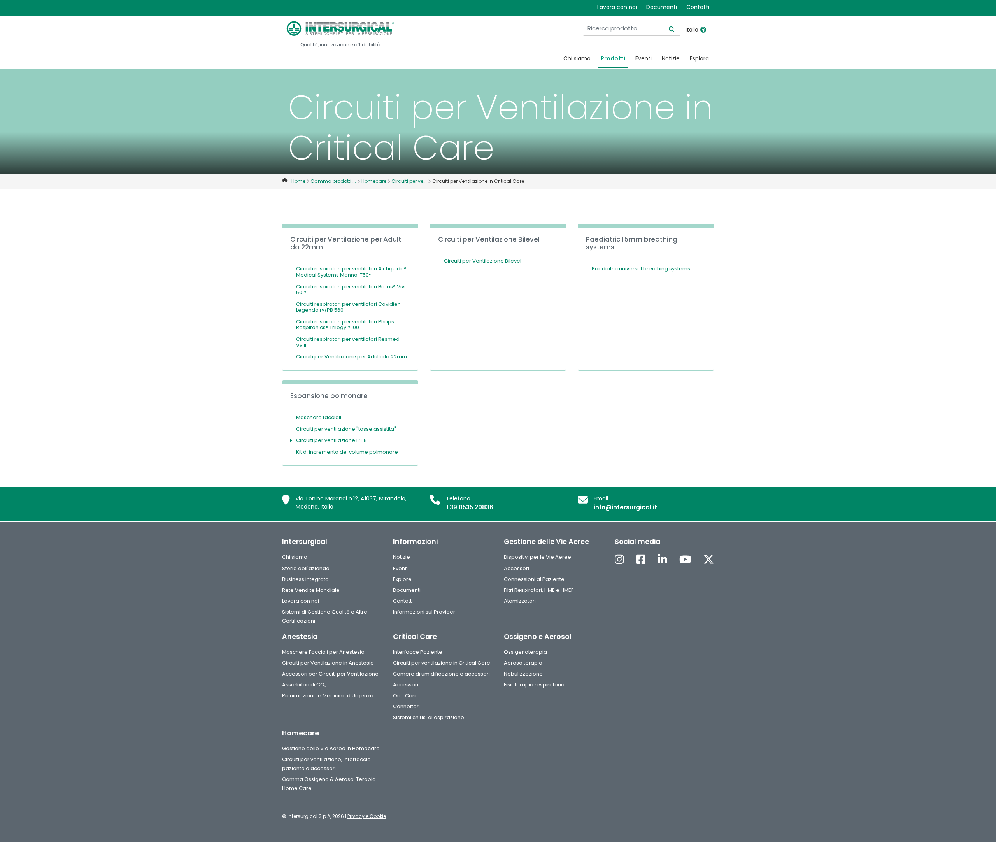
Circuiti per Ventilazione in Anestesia (328, 663)
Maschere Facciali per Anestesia (323, 652)
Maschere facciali (318, 417)
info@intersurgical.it (625, 507)
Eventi (643, 58)
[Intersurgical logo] (340, 28)
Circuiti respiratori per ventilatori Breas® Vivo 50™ (352, 290)
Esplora (699, 58)
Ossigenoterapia (525, 652)
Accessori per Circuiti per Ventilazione (330, 673)
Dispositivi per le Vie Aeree (537, 557)
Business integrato (305, 579)
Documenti (661, 7)
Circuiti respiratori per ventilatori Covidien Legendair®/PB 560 (348, 307)
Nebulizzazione (523, 673)
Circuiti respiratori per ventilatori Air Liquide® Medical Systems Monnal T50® (351, 272)
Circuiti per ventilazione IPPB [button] (331, 440)
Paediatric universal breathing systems (641, 268)
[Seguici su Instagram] (619, 560)
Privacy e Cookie (366, 816)
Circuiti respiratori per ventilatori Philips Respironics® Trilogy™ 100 (345, 325)
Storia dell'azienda (306, 568)
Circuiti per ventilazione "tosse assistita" (346, 429)
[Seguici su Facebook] (640, 560)
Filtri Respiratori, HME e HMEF (538, 590)
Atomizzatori (520, 601)
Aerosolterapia (523, 663)
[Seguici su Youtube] (685, 560)
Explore (402, 579)
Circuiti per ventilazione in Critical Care (441, 663)
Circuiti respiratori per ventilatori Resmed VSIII (348, 342)
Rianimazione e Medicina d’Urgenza (328, 695)
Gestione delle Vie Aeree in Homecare (331, 748)
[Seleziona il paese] (703, 29)
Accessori (516, 568)
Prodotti (613, 58)
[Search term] (667, 28)
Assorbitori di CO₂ (304, 684)
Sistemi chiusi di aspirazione (428, 717)
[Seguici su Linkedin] (662, 560)
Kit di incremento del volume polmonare (347, 452)
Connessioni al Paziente (534, 579)
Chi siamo (577, 58)
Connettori (406, 706)
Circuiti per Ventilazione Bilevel (482, 261)
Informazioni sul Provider (424, 612)
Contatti (697, 7)
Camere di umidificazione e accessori (441, 673)
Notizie (671, 58)
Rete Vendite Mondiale (311, 590)
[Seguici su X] (708, 560)
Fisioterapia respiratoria (534, 684)
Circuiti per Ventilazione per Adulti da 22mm (351, 356)
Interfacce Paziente (417, 652)
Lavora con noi (617, 7)
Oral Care (405, 695)
